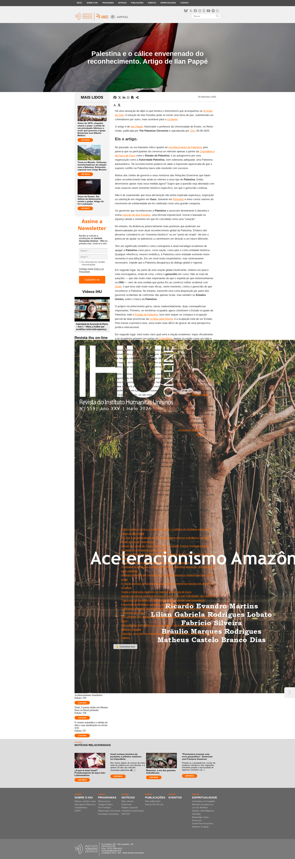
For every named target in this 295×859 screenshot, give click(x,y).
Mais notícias (128, 801)
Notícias (122, 3)
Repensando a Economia (109, 811)
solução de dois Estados (136, 214)
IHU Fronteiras (104, 807)
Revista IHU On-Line (154, 804)
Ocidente (172, 119)
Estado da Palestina (146, 314)
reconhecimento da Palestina (185, 147)
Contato (184, 3)
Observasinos (104, 801)
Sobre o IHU (92, 3)
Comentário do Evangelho (203, 801)
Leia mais (82, 703)
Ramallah (178, 199)
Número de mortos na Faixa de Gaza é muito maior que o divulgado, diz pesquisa (168, 596)
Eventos (152, 3)
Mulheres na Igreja (200, 827)
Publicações (137, 3)
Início (79, 3)
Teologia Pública (105, 804)
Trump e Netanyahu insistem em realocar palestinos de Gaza (156, 591)
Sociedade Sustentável (108, 814)
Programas (108, 3)
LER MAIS (85, 140)
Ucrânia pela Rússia (161, 318)
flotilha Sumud (200, 394)
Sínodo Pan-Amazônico (202, 823)
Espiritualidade (168, 3)
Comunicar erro (125, 646)
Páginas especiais (130, 807)
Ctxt (192, 130)
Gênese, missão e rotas (85, 801)
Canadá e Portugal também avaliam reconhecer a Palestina (155, 562)
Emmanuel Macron (190, 430)
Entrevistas (127, 804)
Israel (118, 286)
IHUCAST (126, 814)
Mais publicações (153, 801)
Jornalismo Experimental (133, 811)
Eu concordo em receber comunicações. (93, 263)
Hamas (200, 434)
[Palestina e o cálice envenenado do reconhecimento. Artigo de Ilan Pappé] (137, 97)
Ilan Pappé (137, 126)
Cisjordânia (165, 338)
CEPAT (78, 811)
